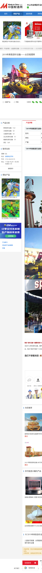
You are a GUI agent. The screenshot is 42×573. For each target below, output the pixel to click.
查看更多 (10, 169)
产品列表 (7, 49)
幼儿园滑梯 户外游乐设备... (10, 218)
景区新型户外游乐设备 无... (10, 197)
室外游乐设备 (29, 543)
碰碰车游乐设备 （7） (10, 140)
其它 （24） (7, 143)
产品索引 (5, 242)
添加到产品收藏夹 (7, 245)
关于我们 (16, 568)
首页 (1, 49)
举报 (17, 102)
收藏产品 (7, 102)
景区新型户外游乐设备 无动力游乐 (12, 41)
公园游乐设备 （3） (9, 134)
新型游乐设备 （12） (9, 128)
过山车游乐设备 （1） (10, 137)
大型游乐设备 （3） (9, 131)
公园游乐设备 (15, 49)
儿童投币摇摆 (29, 540)
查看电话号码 (9, 156)
